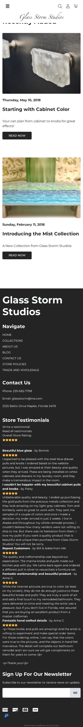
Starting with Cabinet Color (36, 109)
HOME (6, 335)
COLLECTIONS (12, 340)
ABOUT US (10, 346)
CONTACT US (11, 358)
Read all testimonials (17, 431)
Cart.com (54, 725)
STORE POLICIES (14, 364)
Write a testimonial (16, 427)
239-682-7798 (22, 391)
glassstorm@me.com (27, 398)
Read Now (17, 135)
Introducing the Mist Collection (40, 234)
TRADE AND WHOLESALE (20, 370)
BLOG (6, 352)
